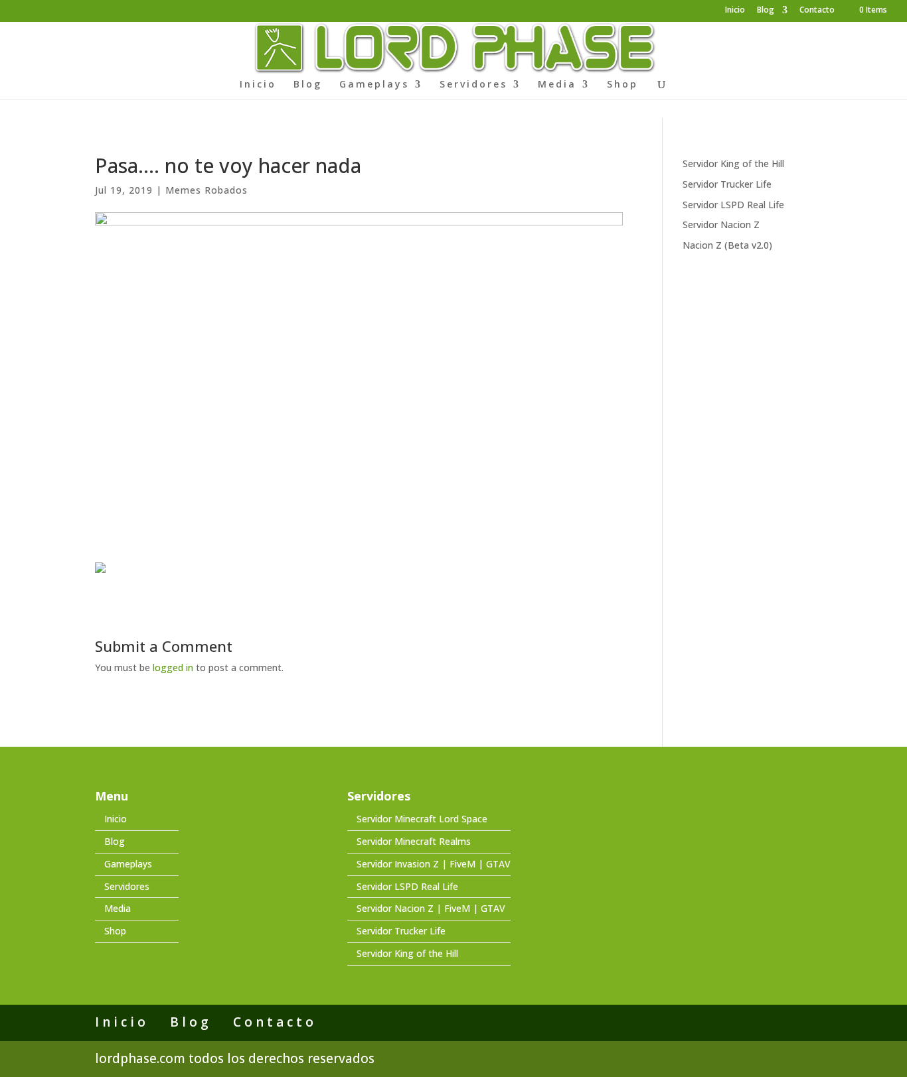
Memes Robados (206, 190)
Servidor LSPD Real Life (733, 204)
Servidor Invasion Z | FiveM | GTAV (434, 863)
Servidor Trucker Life (727, 184)
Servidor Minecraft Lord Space (422, 818)
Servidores (473, 85)
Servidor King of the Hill (733, 163)
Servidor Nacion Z (721, 224)
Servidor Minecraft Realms (414, 841)
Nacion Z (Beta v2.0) (727, 245)
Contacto (817, 10)
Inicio (735, 10)
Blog (765, 10)
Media (557, 85)
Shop (622, 85)
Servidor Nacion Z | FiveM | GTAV (431, 908)
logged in (173, 667)
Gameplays (374, 85)
